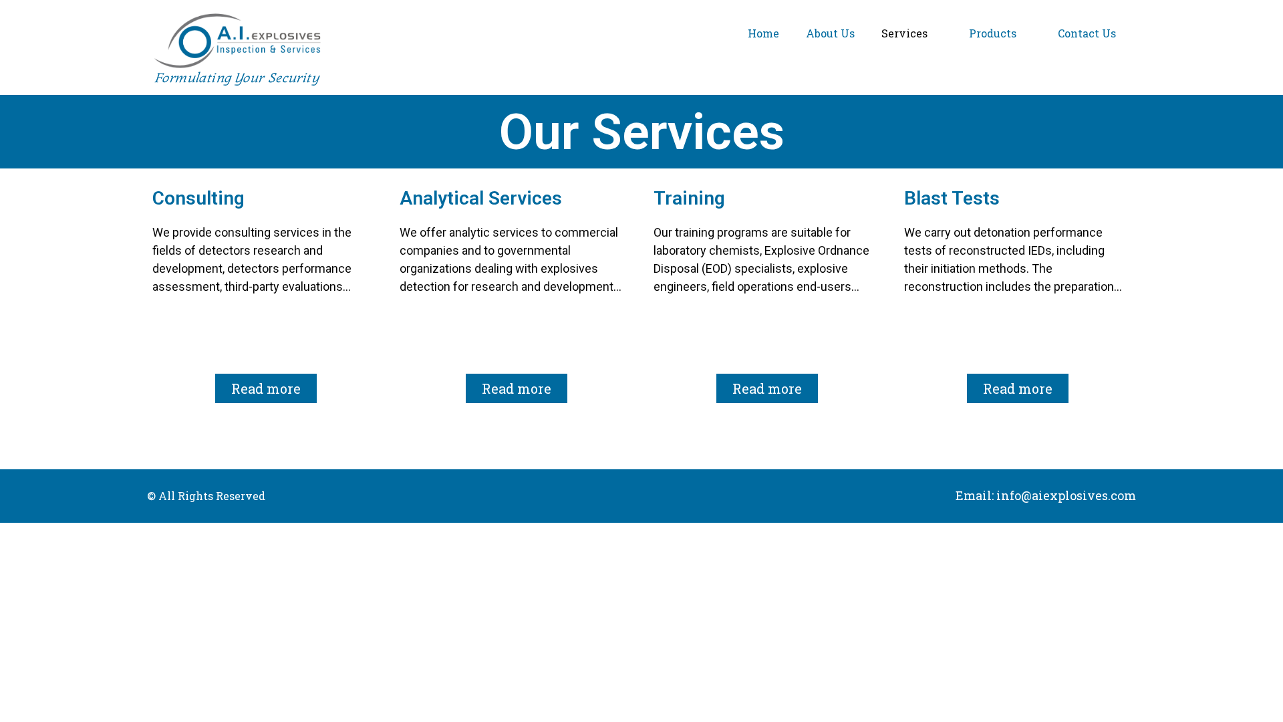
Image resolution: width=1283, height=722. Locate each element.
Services (904, 33)
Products (992, 33)
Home (763, 33)
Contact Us (1087, 33)
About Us (830, 33)
